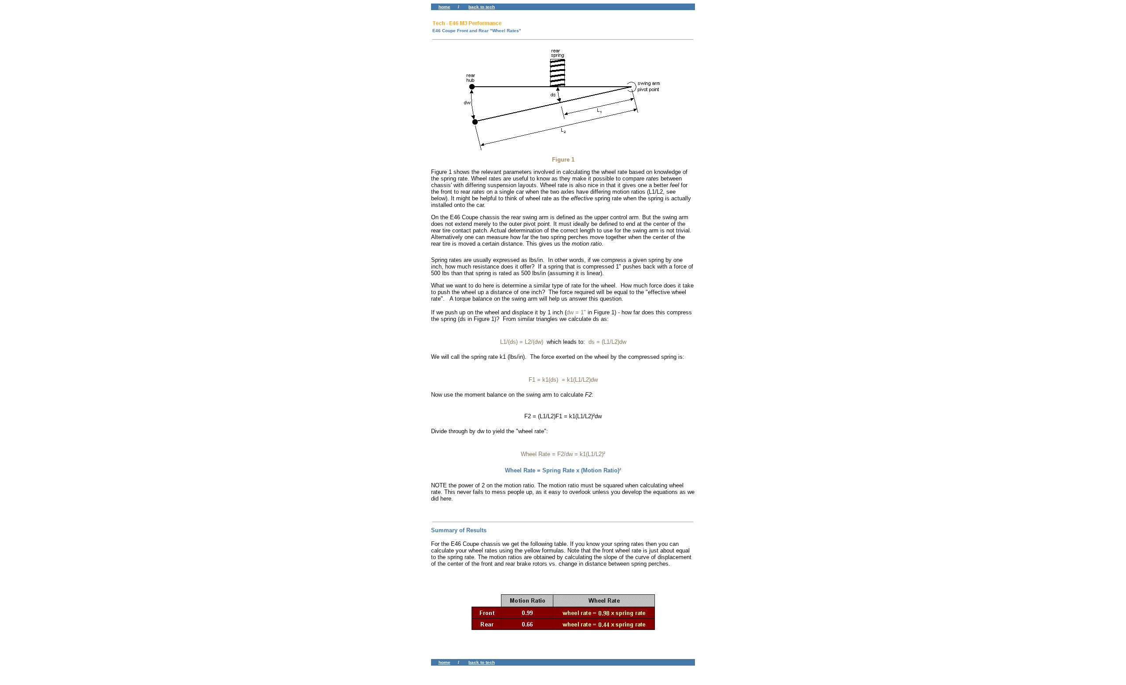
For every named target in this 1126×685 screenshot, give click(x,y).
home (444, 6)
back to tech (481, 6)
